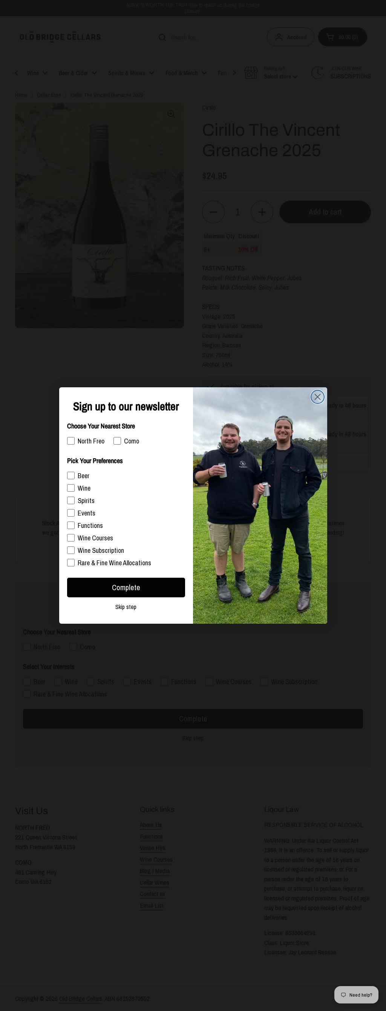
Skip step (125, 607)
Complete (126, 587)
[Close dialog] (317, 396)
